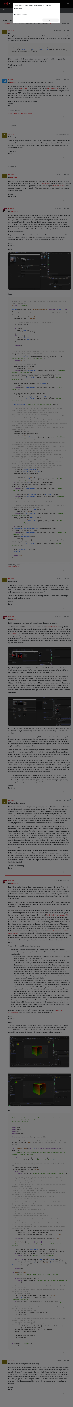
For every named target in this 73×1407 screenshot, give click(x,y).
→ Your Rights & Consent (51, 20)
